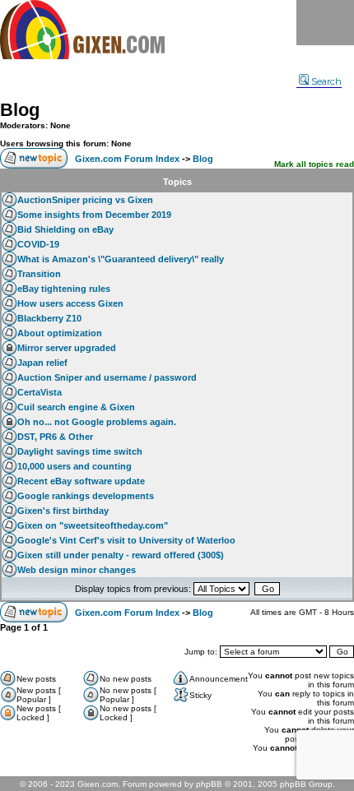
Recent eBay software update (81, 481)
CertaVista (39, 392)
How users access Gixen (70, 303)
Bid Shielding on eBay (65, 229)
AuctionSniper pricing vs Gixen (85, 200)
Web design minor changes (76, 570)
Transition (39, 274)
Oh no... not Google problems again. (96, 422)
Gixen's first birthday (63, 511)
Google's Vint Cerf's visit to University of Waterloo (126, 540)
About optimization (59, 333)
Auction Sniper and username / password (107, 377)
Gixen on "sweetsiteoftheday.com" (92, 525)
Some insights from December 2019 (94, 215)
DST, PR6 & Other (55, 437)
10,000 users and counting (74, 466)
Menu (325, 22)
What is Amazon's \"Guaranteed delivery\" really (120, 259)
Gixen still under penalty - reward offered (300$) (120, 555)
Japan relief (42, 363)
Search (326, 81)
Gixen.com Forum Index (127, 159)
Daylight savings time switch (79, 451)
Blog (20, 109)
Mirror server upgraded (66, 348)
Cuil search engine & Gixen (76, 407)
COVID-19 (38, 244)
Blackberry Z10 (49, 318)
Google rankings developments (85, 496)
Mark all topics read (314, 164)
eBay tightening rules (63, 289)
